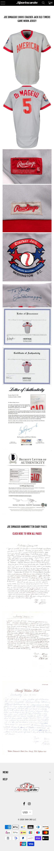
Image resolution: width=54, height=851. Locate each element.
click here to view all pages (27, 533)
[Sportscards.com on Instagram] (29, 804)
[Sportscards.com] (27, 3)
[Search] (43, 3)
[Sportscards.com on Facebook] (24, 804)
